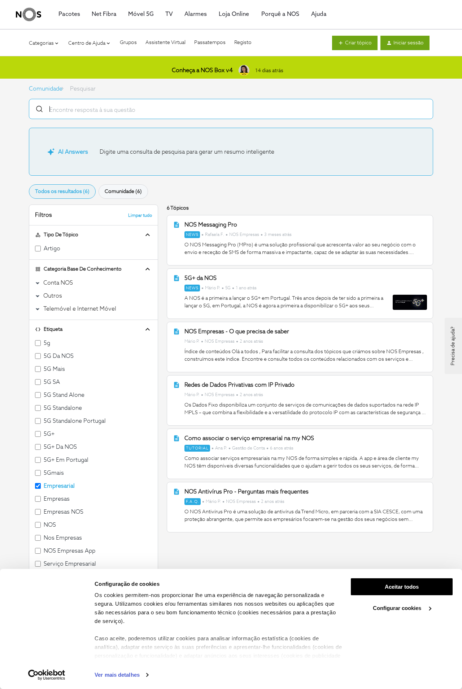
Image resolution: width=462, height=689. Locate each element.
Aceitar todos (402, 587)
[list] (238, 234)
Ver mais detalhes (117, 675)
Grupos (128, 42)
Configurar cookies (398, 608)
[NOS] (28, 14)
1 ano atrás (246, 288)
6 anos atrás (281, 448)
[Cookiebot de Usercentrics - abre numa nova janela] (46, 675)
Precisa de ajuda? (453, 345)
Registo (243, 42)
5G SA (52, 382)
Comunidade (45, 89)
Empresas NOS (63, 512)
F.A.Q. (192, 502)
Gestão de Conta (248, 448)
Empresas (57, 499)
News (192, 235)
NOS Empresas (244, 235)
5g (47, 343)
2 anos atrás (251, 341)
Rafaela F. (214, 235)
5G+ (49, 434)
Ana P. (221, 448)
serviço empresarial (70, 564)
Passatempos (210, 42)
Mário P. (212, 288)
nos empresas (63, 538)
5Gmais (54, 473)
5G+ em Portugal (66, 460)
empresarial (59, 486)
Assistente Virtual (165, 42)
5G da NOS (59, 356)
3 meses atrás (278, 235)
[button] (355, 43)
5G (228, 288)
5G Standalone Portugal (75, 421)
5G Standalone (63, 408)
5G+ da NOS (60, 447)
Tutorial (197, 448)
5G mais (54, 369)
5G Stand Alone (64, 395)
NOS (50, 525)
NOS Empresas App (69, 551)
